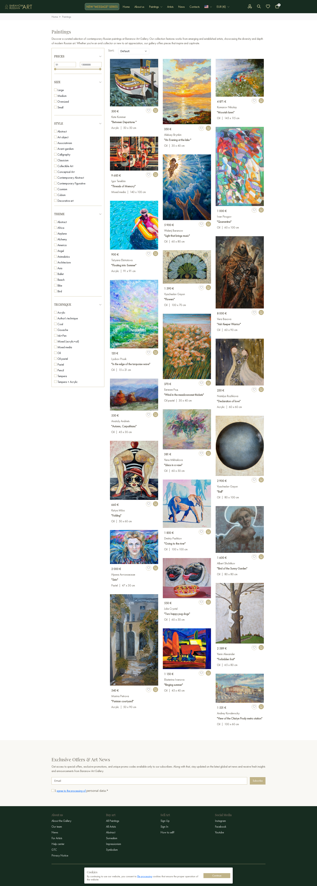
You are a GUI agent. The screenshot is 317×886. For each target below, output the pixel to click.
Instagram (220, 821)
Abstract (110, 832)
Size (57, 82)
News (181, 7)
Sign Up (165, 821)
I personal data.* (81, 791)
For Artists (57, 838)
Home (126, 7)
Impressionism (113, 844)
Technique (62, 304)
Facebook (220, 826)
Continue (216, 875)
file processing (144, 876)
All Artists (111, 826)
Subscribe (258, 780)
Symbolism (112, 850)
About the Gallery (61, 821)
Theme (59, 214)
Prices (59, 56)
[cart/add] (155, 110)
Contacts (195, 7)
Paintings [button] (154, 7)
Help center (58, 844)
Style (58, 123)
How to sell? (167, 832)
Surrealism (111, 838)
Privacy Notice (60, 855)
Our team (57, 826)
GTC (54, 850)
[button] (208, 6)
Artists (170, 7)
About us (139, 7)
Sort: (111, 50)
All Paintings (112, 821)
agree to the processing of (71, 791)
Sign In (164, 826)
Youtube (219, 832)
